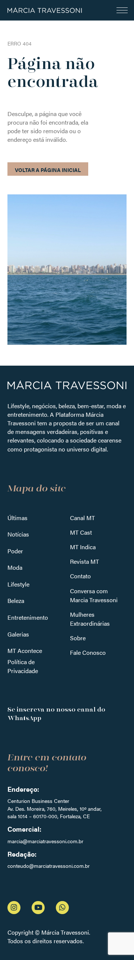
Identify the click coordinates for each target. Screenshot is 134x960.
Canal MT (82, 517)
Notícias (18, 534)
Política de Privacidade (22, 666)
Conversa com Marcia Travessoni (94, 595)
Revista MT (84, 561)
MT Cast (81, 532)
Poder (15, 551)
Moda (14, 567)
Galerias (18, 634)
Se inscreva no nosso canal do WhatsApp (56, 714)
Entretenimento (27, 617)
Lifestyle (18, 584)
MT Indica (83, 546)
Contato (80, 576)
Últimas (17, 517)
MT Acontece (24, 650)
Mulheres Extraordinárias (90, 619)
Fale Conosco (88, 652)
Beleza (15, 600)
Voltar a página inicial (48, 169)
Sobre (78, 638)
